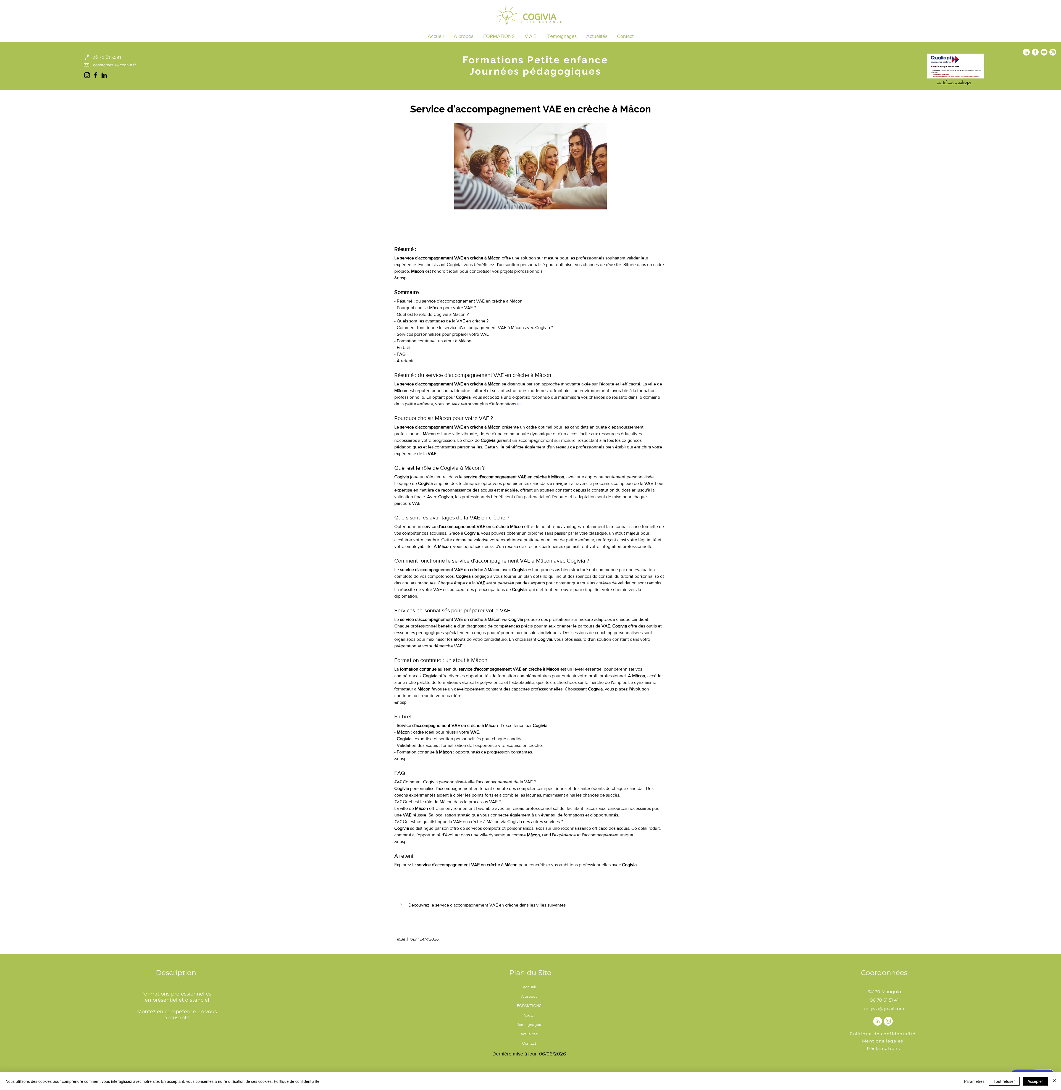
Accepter (1035, 1081)
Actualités (529, 1033)
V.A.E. (529, 1015)
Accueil (529, 986)
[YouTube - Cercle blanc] (1044, 52)
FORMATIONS (529, 1005)
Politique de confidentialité (296, 1081)
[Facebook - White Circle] (1035, 52)
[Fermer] (1054, 1081)
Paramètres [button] (974, 1081)
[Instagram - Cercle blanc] (1052, 52)
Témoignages (529, 1024)
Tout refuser (1004, 1081)
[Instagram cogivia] (87, 75)
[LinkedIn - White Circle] (1026, 52)
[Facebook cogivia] (95, 75)
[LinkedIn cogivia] (104, 75)
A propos (529, 996)
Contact (529, 1043)
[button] (499, 36)
